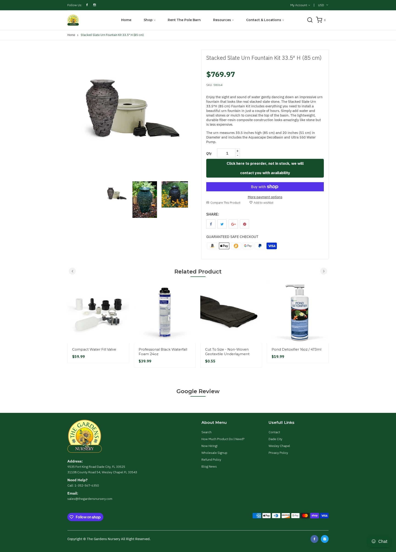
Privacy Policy (278, 453)
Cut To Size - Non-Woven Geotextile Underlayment (227, 351)
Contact (274, 432)
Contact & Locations (263, 20)
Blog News (209, 466)
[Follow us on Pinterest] (244, 224)
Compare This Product (225, 203)
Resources (222, 20)
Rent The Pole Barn (184, 20)
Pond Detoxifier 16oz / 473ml (296, 349)
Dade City (275, 439)
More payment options (265, 197)
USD (321, 5)
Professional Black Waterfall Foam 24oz (163, 351)
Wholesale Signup (214, 453)
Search (206, 432)
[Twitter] (325, 539)
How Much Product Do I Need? (222, 439)
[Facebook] (314, 539)
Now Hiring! (209, 446)
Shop (148, 20)
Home (126, 20)
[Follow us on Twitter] (222, 224)
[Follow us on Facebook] (210, 224)
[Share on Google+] (233, 224)
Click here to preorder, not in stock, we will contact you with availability (265, 168)
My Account (299, 5)
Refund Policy (211, 459)
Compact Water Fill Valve (94, 349)
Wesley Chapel (279, 446)
